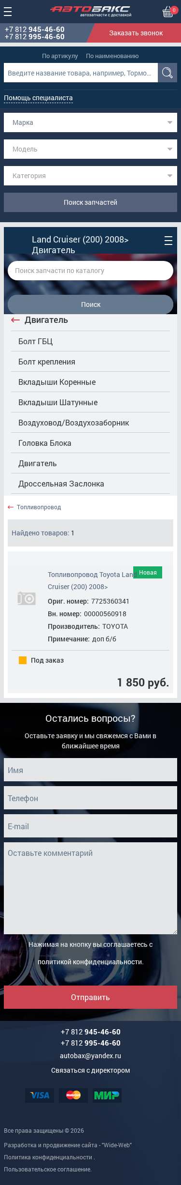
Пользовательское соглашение (47, 1169)
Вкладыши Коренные (57, 382)
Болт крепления (46, 361)
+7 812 (35, 29)
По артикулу (60, 55)
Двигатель (46, 319)
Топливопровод (39, 507)
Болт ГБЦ (35, 341)
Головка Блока (44, 443)
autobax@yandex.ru (90, 1055)
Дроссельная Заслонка (61, 483)
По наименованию (112, 55)
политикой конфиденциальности (90, 961)
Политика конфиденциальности (48, 1157)
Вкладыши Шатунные (57, 402)
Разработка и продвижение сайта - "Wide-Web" (68, 1145)
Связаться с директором (90, 1070)
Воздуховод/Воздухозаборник (73, 422)
